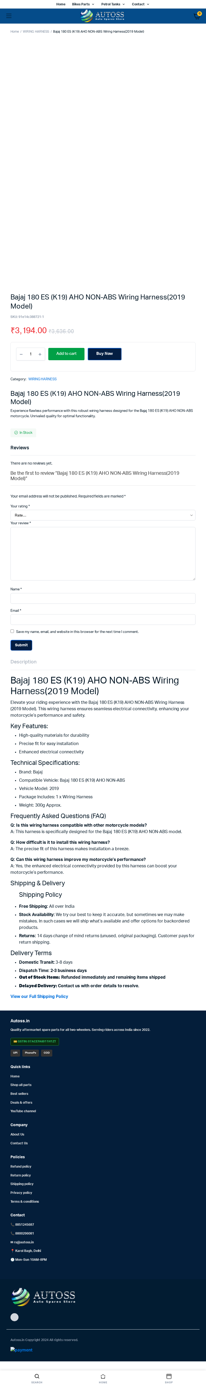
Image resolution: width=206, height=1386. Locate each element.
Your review (20, 523)
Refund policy (20, 1166)
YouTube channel (23, 1111)
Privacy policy (21, 1192)
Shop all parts (20, 1085)
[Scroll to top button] (197, 1364)
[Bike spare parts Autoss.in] (103, 16)
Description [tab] (23, 662)
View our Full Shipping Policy (39, 996)
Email (15, 611)
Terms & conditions (24, 1201)
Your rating (20, 506)
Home (60, 4)
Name (16, 589)
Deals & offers (21, 1102)
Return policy (20, 1175)
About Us (17, 1134)
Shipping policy (22, 1184)
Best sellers (19, 1093)
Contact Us (19, 1143)
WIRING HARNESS (36, 31)
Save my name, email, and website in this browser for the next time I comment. (77, 632)
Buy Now (104, 354)
